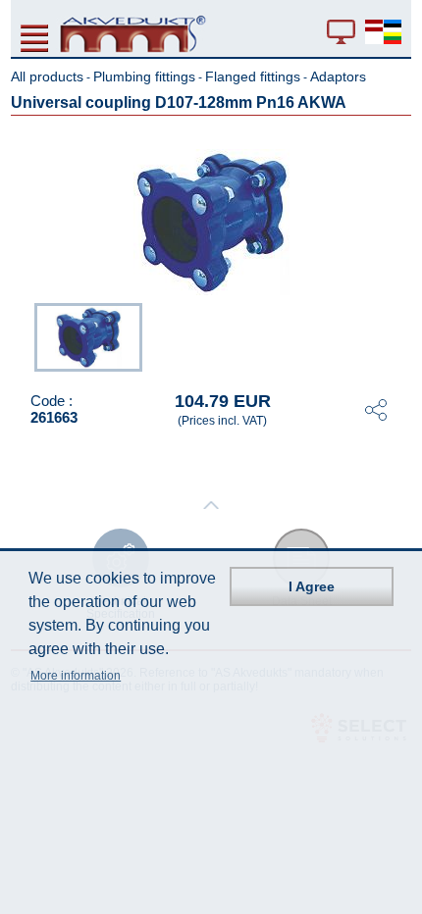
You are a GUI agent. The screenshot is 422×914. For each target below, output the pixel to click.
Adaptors (338, 76)
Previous (24, 335)
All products (47, 76)
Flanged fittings (252, 76)
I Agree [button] (312, 586)
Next (397, 335)
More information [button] (75, 676)
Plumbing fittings (144, 76)
